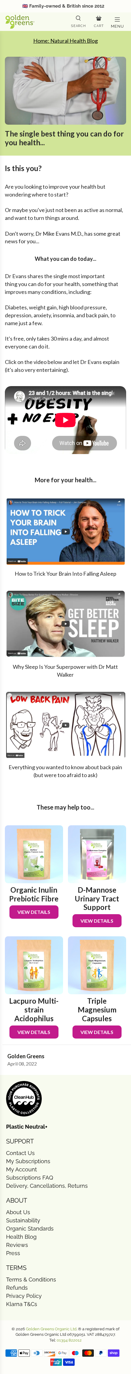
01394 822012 (69, 1340)
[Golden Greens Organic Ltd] (35, 21)
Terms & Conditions (31, 1279)
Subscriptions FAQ (29, 1177)
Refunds (17, 1288)
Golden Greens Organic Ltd (51, 1329)
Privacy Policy (24, 1296)
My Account (21, 1169)
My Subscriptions (28, 1161)
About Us (18, 1212)
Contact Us (20, 1153)
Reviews (17, 1245)
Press (13, 1253)
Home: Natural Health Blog (65, 40)
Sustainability (23, 1220)
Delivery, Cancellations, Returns (47, 1186)
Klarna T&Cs (21, 1304)
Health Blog (21, 1237)
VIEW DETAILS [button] (33, 912)
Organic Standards (30, 1228)
